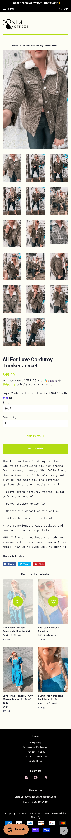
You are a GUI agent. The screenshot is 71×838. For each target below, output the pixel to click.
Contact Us (35, 760)
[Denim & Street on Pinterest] (36, 778)
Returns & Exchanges (35, 747)
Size (6, 402)
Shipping (9, 384)
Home (15, 46)
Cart (65, 8)
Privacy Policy (35, 751)
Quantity (9, 417)
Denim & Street (39, 813)
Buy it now (35, 448)
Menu (10, 8)
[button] (35, 380)
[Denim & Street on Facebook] (27, 778)
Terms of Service (35, 756)
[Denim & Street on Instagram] (45, 778)
